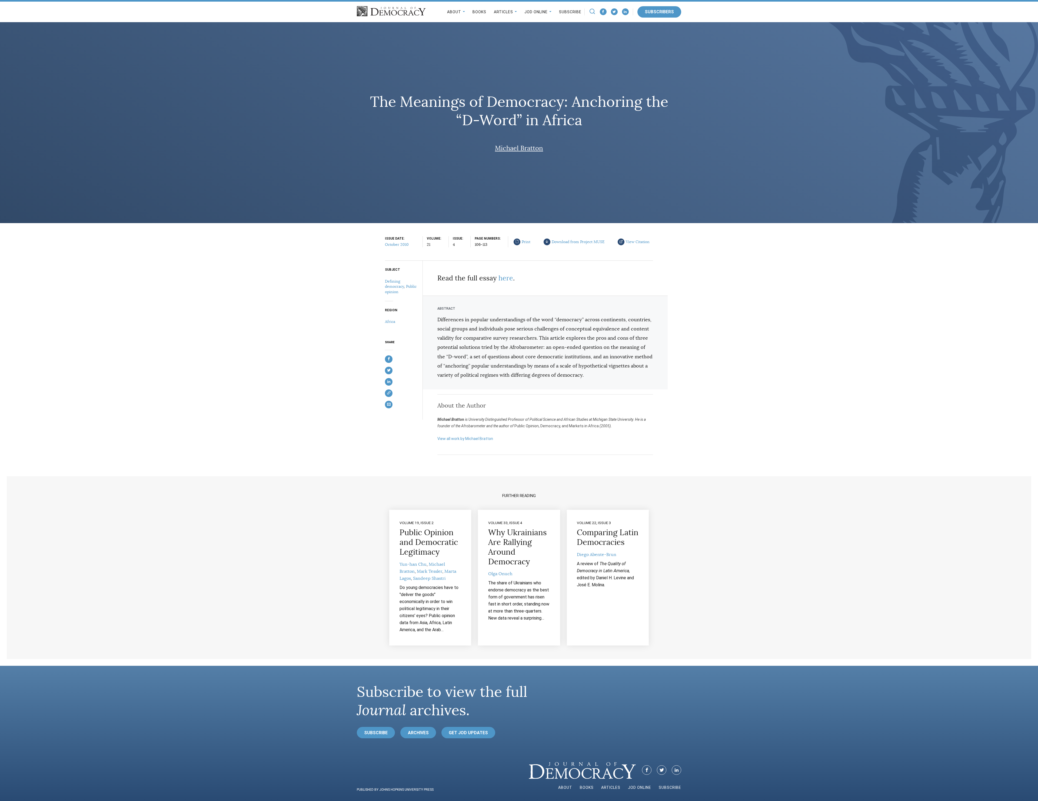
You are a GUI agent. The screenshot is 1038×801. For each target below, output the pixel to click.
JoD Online (536, 12)
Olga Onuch (500, 574)
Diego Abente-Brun (596, 554)
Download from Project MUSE (578, 241)
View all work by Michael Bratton (465, 438)
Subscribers (659, 11)
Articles (503, 12)
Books (479, 12)
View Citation (638, 241)
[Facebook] (603, 11)
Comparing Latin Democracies (607, 537)
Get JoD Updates (468, 732)
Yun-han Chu (413, 564)
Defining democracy (394, 284)
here (505, 278)
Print (526, 241)
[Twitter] (614, 11)
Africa (390, 321)
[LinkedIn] (625, 11)
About (454, 12)
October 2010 (397, 244)
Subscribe (570, 12)
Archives (418, 732)
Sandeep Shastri (429, 578)
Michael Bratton (519, 148)
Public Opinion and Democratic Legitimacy (429, 542)
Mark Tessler (429, 571)
